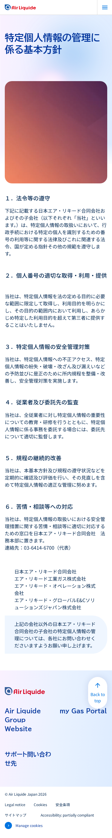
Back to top (97, 697)
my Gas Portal (83, 711)
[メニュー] (104, 7)
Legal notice (15, 804)
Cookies (40, 804)
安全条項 (63, 804)
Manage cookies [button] (29, 825)
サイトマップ (15, 814)
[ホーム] (20, 7)
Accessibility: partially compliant (67, 814)
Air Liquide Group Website (23, 720)
